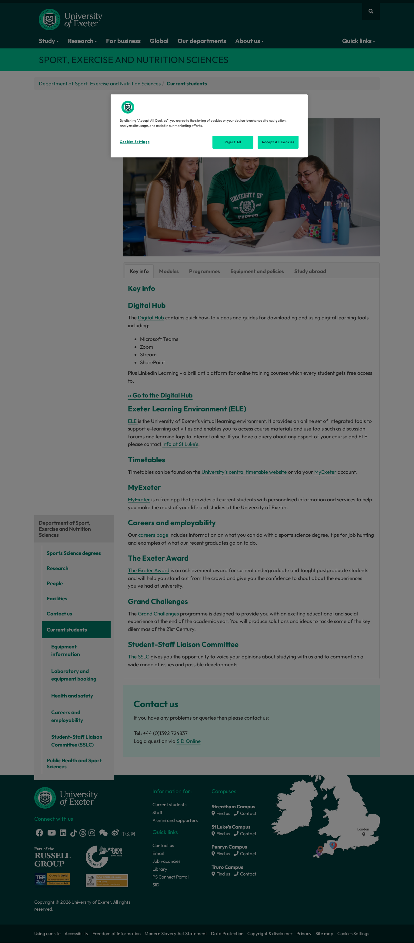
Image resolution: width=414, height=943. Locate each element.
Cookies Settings (134, 142)
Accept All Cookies (278, 142)
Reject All (233, 142)
